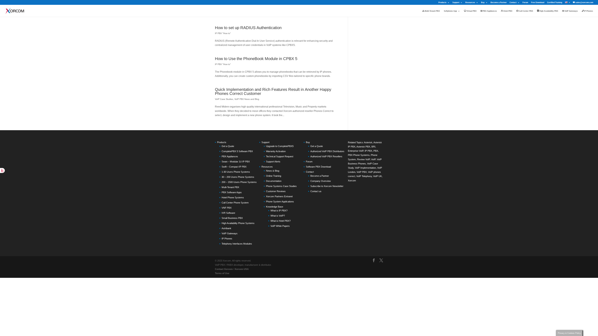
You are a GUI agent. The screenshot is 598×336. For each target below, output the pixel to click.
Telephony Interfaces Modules (237, 243)
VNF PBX (227, 207)
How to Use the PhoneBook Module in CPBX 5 (256, 58)
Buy (483, 3)
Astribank (226, 228)
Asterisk (368, 142)
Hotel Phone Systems (233, 197)
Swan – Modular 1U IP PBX (236, 161)
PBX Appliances (489, 11)
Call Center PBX (525, 11)
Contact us (315, 191)
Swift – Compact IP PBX (234, 166)
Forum (525, 3)
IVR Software (228, 213)
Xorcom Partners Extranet (279, 196)
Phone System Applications (280, 201)
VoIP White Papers (280, 226)
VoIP (373, 159)
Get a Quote (228, 146)
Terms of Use (222, 273)
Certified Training (554, 3)
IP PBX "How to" (223, 33)
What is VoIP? (278, 215)
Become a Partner (499, 3)
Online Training (273, 176)
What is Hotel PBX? (281, 220)
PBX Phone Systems (359, 155)
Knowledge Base (274, 206)
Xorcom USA (242, 269)
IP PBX (368, 150)
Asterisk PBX (363, 146)
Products (442, 3)
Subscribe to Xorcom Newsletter (326, 186)
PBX (375, 150)
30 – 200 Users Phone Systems (238, 177)
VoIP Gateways (571, 11)
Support (455, 3)
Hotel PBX (507, 11)
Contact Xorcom (224, 269)
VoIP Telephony (364, 176)
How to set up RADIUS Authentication (248, 27)
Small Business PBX (232, 218)
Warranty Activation (276, 151)
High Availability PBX (548, 11)
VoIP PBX (362, 172)
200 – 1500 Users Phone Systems (239, 182)
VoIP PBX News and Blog (246, 99)
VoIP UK (377, 176)
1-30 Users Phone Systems (236, 171)
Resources (470, 3)
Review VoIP (363, 159)
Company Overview (320, 181)
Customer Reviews (276, 191)
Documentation (273, 181)
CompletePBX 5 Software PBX (237, 151)
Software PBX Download (318, 166)
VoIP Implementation (365, 167)
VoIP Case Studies (224, 99)
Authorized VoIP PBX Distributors (327, 151)
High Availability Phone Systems (238, 223)
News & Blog (272, 170)
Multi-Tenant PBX (432, 11)
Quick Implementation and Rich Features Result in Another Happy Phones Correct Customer (273, 91)
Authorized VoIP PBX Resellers (326, 156)
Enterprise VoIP (355, 150)
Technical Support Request (279, 156)
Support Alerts (273, 161)
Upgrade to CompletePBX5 (280, 146)
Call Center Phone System (235, 202)
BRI (373, 146)
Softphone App (450, 11)
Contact (513, 3)
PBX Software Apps (232, 192)
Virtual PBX (471, 11)
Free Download (537, 3)
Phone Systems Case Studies (281, 186)
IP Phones (588, 11)
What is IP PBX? (279, 210)
